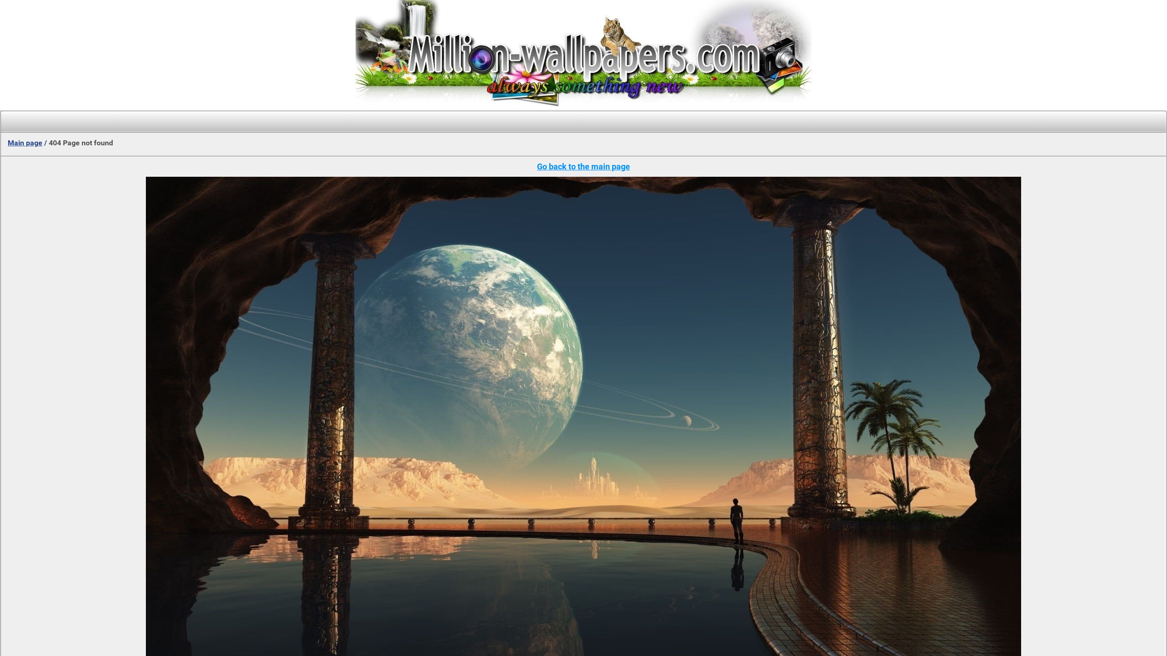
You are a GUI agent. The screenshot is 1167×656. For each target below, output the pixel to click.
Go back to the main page (583, 166)
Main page (25, 142)
